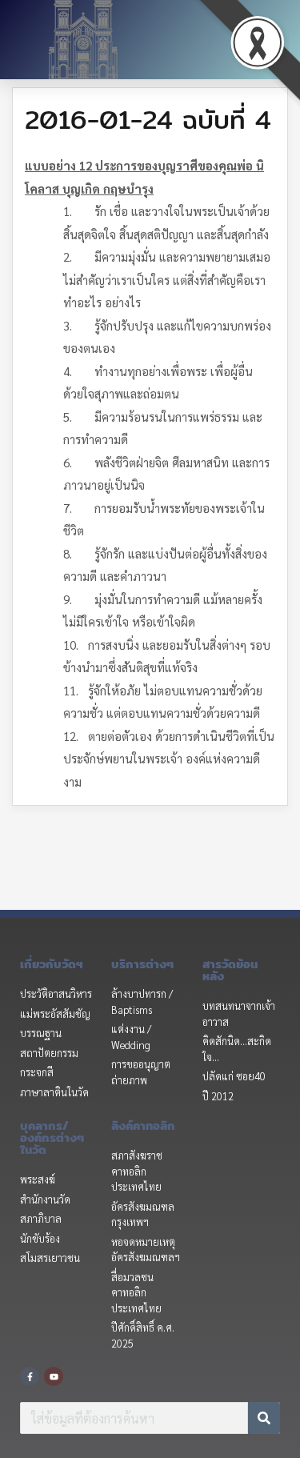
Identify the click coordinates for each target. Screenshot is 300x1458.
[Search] (264, 1418)
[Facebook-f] (29, 1376)
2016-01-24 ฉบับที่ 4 (148, 119)
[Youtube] (53, 1376)
